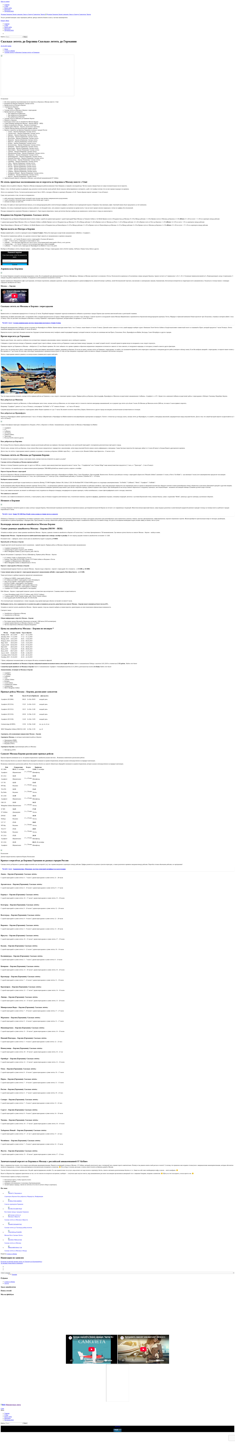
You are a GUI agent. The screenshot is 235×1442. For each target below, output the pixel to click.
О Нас (6, 6)
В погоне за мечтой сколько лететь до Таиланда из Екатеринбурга (21, 1261)
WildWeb (117, 1426)
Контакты (7, 9)
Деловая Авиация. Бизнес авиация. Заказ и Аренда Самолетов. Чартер (23, 14)
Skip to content (5, 1)
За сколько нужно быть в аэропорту (12, 1263)
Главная (6, 4)
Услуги (6, 1283)
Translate (14, 1274)
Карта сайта (8, 8)
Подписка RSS (9, 11)
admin (9, 46)
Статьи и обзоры (11, 1254)
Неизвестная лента (13, 1405)
